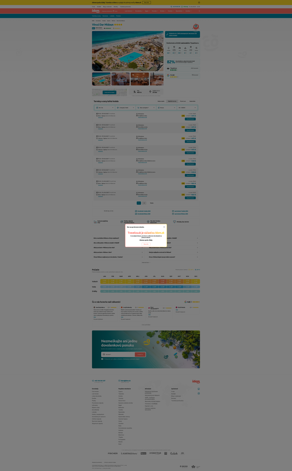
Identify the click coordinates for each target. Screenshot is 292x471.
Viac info (146, 244)
